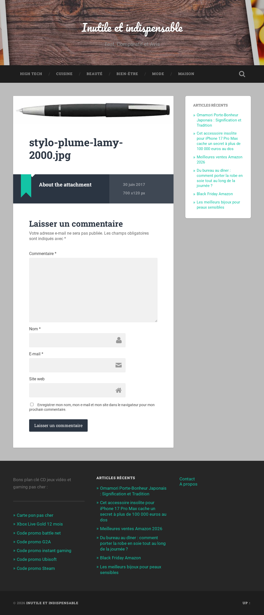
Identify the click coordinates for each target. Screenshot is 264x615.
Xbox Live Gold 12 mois (40, 524)
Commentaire (42, 254)
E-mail (36, 354)
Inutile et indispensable (132, 27)
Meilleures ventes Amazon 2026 (131, 528)
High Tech (31, 73)
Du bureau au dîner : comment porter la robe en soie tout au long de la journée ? (220, 178)
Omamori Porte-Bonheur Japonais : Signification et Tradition (219, 120)
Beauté (95, 73)
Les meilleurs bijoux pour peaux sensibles (218, 205)
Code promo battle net (39, 533)
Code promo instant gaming (44, 550)
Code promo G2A (34, 541)
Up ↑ (247, 603)
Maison (186, 73)
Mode (158, 73)
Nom (35, 329)
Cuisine (64, 73)
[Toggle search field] (242, 74)
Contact (187, 478)
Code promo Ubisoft (37, 559)
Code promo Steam (36, 568)
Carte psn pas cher (35, 515)
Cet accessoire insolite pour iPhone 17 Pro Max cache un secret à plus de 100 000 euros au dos (219, 141)
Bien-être (127, 73)
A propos (188, 484)
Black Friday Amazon (215, 194)
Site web (37, 379)
